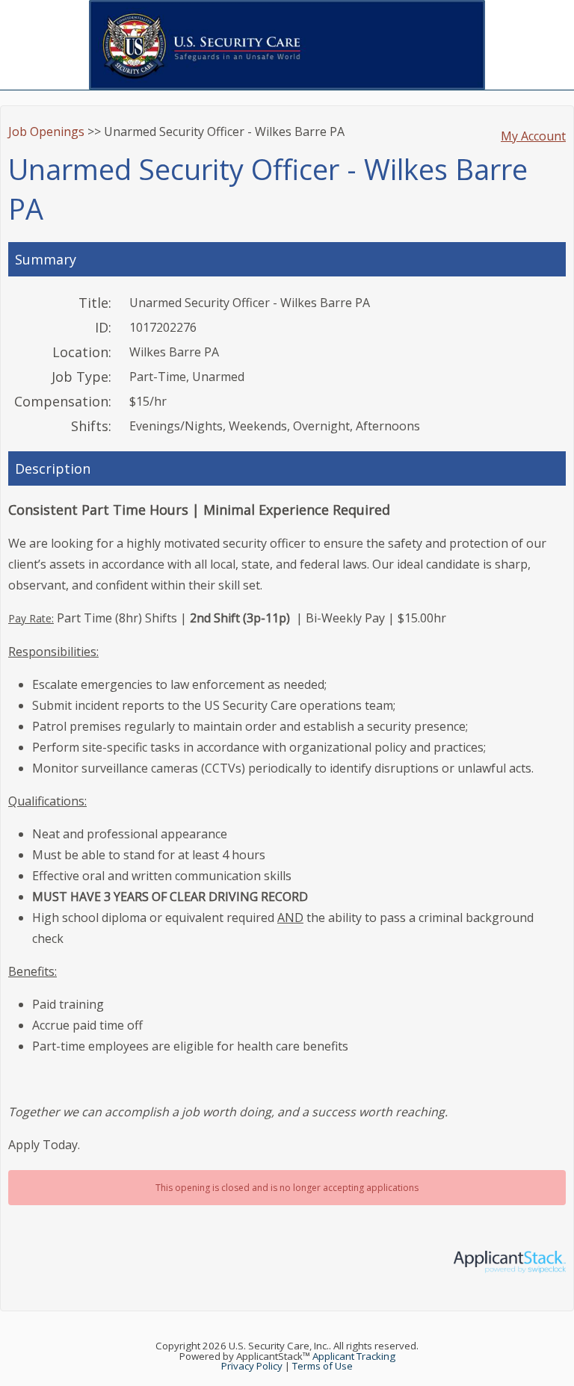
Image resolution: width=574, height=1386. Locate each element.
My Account (533, 136)
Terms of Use (322, 1366)
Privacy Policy (252, 1366)
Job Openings (46, 131)
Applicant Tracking (353, 1356)
